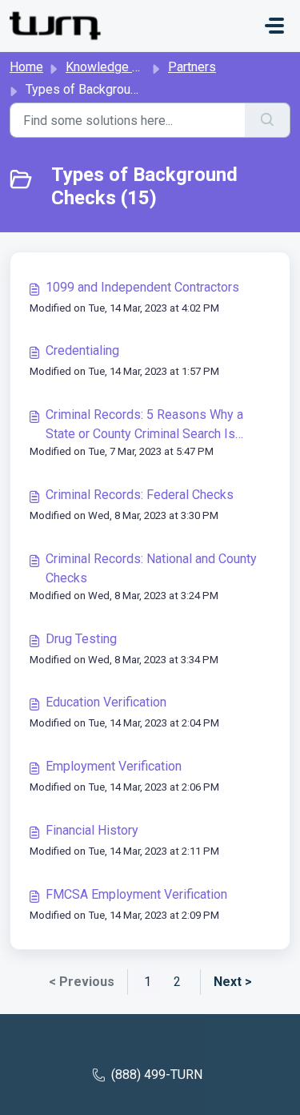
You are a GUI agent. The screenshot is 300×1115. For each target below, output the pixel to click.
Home (26, 66)
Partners (192, 66)
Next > (233, 981)
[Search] (267, 120)
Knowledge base (113, 66)
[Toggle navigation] (274, 25)
